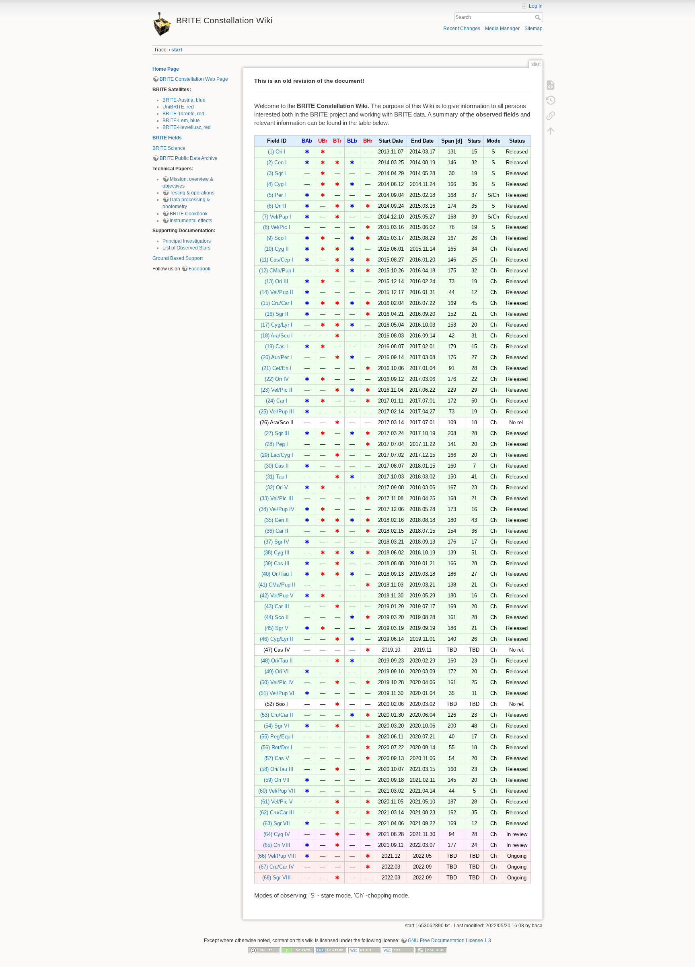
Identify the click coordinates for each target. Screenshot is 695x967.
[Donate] (298, 950)
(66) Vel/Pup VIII (276, 856)
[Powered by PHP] (331, 950)
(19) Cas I (276, 346)
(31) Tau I (276, 477)
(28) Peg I (276, 444)
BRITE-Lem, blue (181, 120)
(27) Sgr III (276, 433)
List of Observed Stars (186, 248)
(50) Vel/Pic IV (277, 682)
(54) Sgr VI (276, 726)
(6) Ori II (276, 206)
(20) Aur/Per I (276, 357)
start (176, 50)
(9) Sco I (277, 238)
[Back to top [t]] (550, 131)
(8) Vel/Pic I (276, 227)
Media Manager (502, 28)
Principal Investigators (186, 241)
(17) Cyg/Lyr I (276, 325)
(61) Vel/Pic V (277, 802)
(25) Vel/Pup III (276, 412)
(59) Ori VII (277, 780)
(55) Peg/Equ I (277, 737)
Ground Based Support (177, 258)
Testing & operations (192, 193)
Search (539, 17)
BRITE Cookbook (189, 214)
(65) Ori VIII (276, 845)
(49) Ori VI (277, 672)
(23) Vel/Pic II (276, 390)
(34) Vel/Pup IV (276, 509)
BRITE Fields (167, 138)
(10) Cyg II (276, 249)
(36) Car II (276, 531)
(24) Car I (277, 401)
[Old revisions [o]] (550, 100)
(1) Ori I (277, 152)
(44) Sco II (276, 617)
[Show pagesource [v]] (550, 85)
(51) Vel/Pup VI (276, 693)
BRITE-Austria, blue (184, 100)
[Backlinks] (550, 115)
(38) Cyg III (276, 553)
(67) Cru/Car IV (276, 867)
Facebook (199, 269)
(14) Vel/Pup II (276, 292)
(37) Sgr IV (276, 542)
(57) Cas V (276, 758)
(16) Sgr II (276, 314)
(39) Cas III (276, 563)
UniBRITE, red (178, 107)
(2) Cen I (277, 162)
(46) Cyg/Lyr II (276, 639)
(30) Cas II (276, 466)
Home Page (165, 69)
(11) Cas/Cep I (276, 260)
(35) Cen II (276, 520)
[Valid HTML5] (364, 950)
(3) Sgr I (276, 173)
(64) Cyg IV (276, 834)
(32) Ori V (276, 488)
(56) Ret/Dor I (276, 747)
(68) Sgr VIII (276, 878)
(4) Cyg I (277, 184)
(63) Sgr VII (276, 823)
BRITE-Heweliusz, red (186, 127)
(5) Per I (276, 195)
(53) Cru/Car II (276, 715)
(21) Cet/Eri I (277, 368)
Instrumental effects (191, 220)
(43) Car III (276, 606)
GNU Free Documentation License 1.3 (449, 940)
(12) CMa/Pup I (276, 271)
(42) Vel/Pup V (277, 596)
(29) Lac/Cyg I (276, 455)
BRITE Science (168, 148)
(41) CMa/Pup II (276, 585)
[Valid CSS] (398, 950)
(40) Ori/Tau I (276, 574)
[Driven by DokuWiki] (431, 950)
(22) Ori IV (277, 379)
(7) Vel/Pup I (276, 217)
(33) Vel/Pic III (276, 498)
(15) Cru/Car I (276, 303)
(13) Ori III (276, 281)
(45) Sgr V (276, 628)
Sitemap (533, 28)
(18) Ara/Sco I (277, 336)
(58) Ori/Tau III (277, 769)
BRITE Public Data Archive (189, 158)
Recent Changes (461, 28)
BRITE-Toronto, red (183, 114)
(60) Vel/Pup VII (276, 791)
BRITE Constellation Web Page (194, 79)
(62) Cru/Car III (276, 813)
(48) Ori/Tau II (277, 661)
